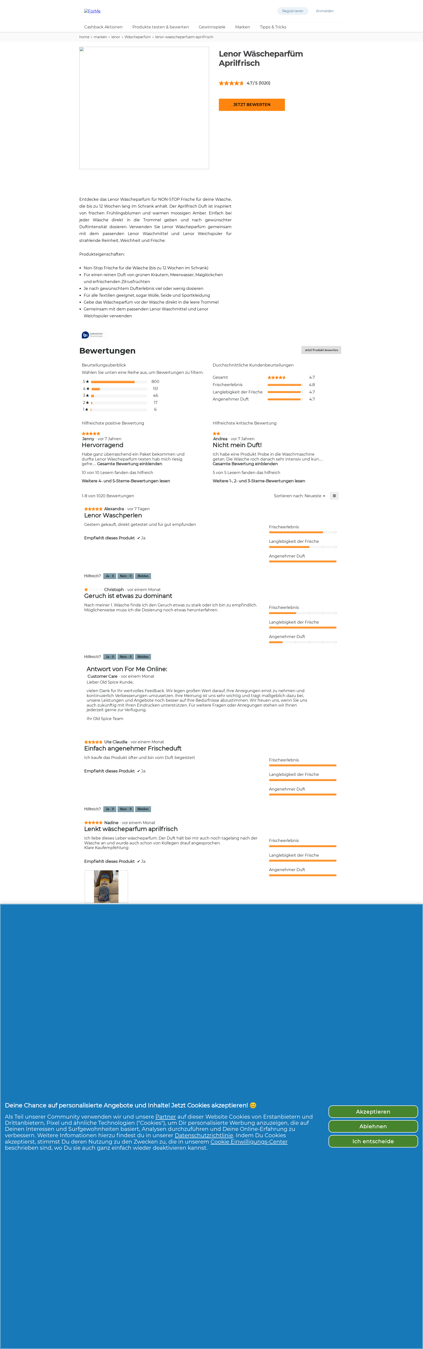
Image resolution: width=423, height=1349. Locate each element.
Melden (143, 576)
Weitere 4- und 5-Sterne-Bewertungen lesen (126, 481)
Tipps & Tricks (273, 27)
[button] (292, 11)
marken (100, 37)
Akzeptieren (373, 1112)
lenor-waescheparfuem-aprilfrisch (184, 37)
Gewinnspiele (212, 27)
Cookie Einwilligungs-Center (249, 1141)
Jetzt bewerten (251, 104)
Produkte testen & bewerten (160, 27)
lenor (115, 37)
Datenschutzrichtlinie (204, 1135)
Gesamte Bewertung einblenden (129, 464)
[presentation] (106, 887)
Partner (165, 1116)
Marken (242, 27)
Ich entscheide (373, 1141)
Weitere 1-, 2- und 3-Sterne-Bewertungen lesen (259, 481)
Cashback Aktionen (103, 27)
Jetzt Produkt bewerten (323, 351)
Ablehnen (373, 1126)
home (84, 37)
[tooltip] (94, 335)
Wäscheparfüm (138, 37)
